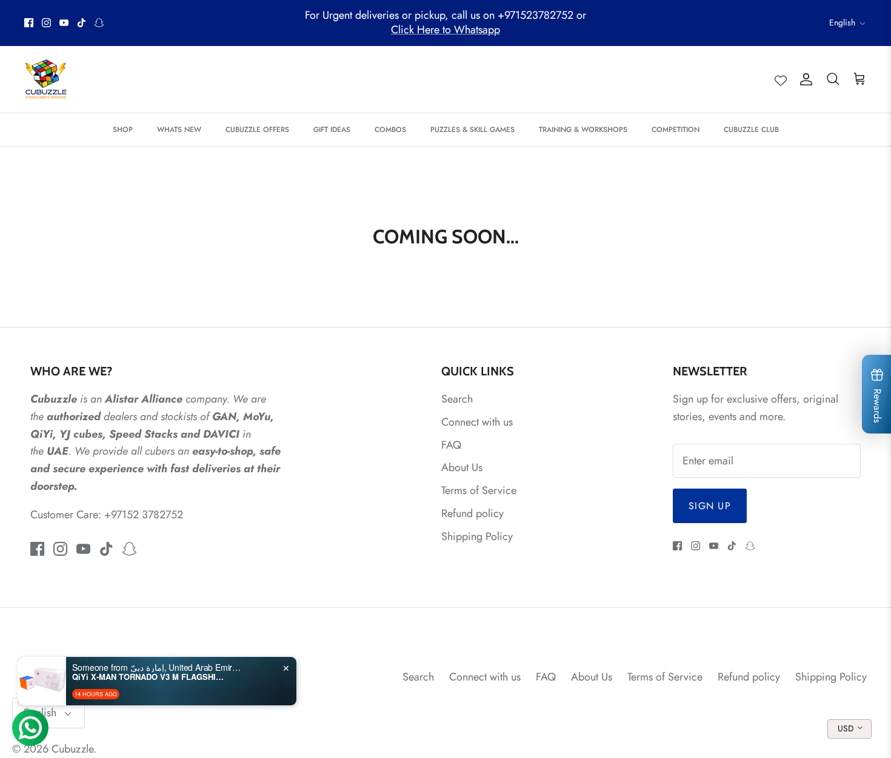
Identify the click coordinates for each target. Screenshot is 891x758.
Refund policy (472, 513)
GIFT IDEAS (331, 129)
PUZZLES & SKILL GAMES (472, 129)
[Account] (803, 79)
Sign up (710, 506)
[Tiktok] (81, 22)
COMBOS (390, 129)
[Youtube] (63, 22)
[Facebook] (28, 22)
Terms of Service (478, 490)
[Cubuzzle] (45, 79)
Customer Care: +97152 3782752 (106, 514)
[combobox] (849, 729)
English (842, 22)
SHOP (123, 129)
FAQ (451, 445)
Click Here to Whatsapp (445, 30)
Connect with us (477, 422)
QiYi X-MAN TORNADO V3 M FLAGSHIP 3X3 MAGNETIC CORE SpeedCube (148, 677)
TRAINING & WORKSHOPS (583, 129)
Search (457, 399)
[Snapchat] (99, 22)
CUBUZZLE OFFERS (257, 129)
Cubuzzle (72, 749)
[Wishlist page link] (781, 79)
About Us (461, 467)
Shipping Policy (477, 536)
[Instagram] (46, 22)
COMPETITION (675, 129)
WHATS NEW (179, 129)
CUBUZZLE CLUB (751, 129)
